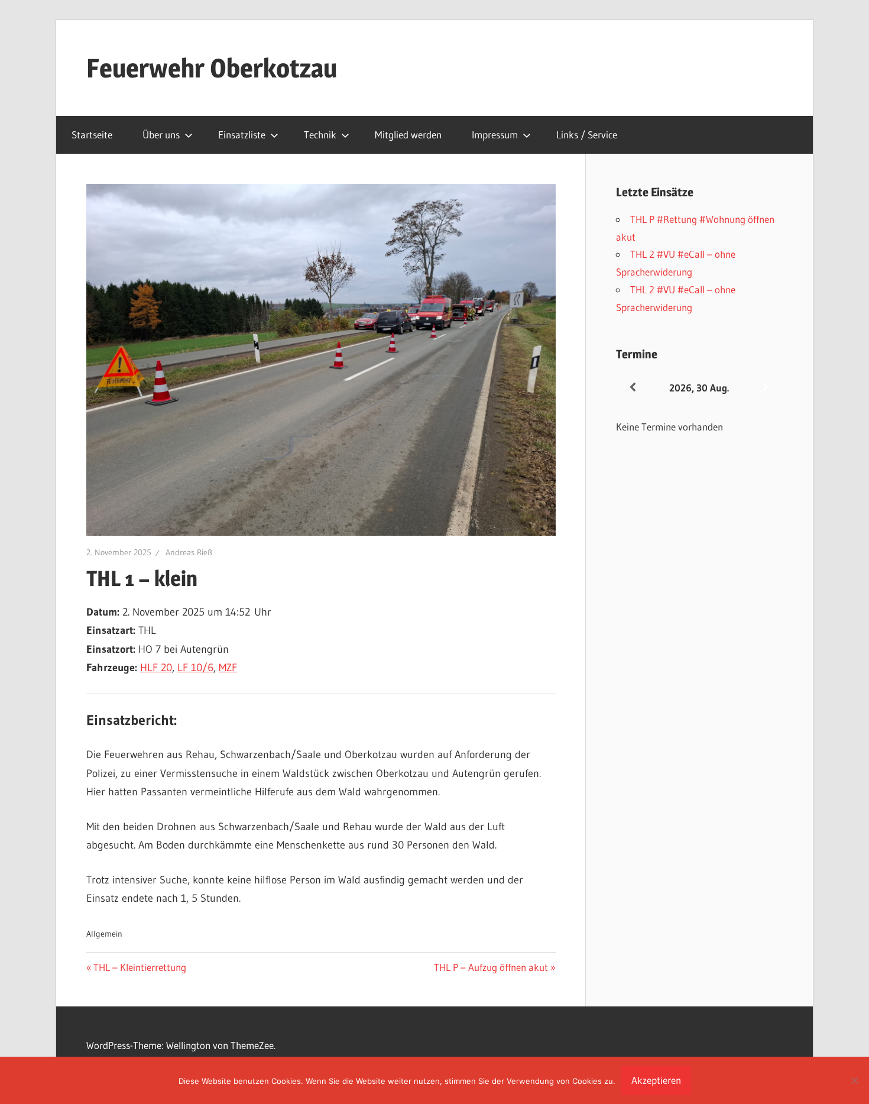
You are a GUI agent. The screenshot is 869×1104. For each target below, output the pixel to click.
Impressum (495, 134)
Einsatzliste (241, 134)
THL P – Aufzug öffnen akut (491, 967)
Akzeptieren (656, 1080)
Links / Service (586, 134)
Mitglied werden (408, 134)
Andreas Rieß (189, 552)
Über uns (161, 134)
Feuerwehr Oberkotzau (211, 68)
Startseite (92, 134)
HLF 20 (156, 667)
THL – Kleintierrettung (139, 967)
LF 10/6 (195, 667)
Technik (320, 134)
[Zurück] (632, 387)
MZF (228, 667)
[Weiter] (765, 387)
